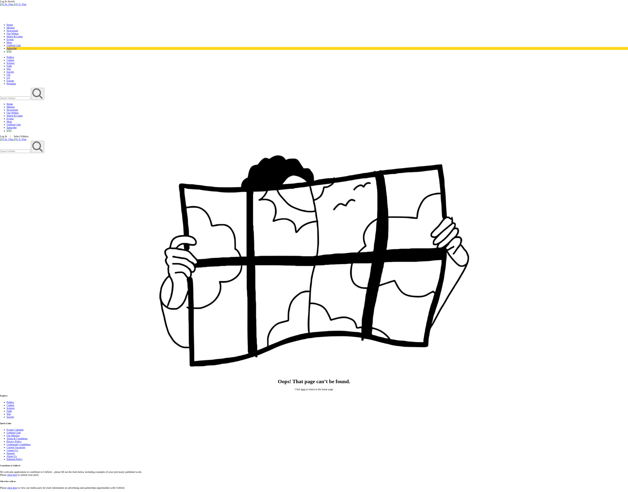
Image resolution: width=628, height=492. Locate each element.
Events (10, 39)
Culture (10, 60)
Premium (11, 83)
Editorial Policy (15, 459)
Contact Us (12, 450)
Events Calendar (15, 429)
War (9, 69)
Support (11, 453)
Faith (9, 66)
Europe (10, 80)
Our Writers (13, 33)
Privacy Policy (14, 441)
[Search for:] (15, 98)
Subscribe (12, 48)
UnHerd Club (14, 45)
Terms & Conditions (17, 438)
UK (8, 74)
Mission (11, 27)
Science (11, 63)
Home (10, 24)
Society (10, 72)
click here (12, 475)
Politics (10, 57)
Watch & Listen (15, 36)
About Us (12, 456)
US (8, 77)
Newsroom (12, 30)
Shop (9, 42)
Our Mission (13, 435)
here (303, 389)
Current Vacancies (16, 447)
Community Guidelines (19, 444)
